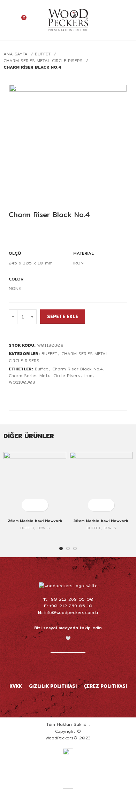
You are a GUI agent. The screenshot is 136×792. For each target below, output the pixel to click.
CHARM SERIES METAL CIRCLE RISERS (43, 60)
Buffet (41, 369)
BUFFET (43, 54)
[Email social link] (29, 395)
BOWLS (43, 528)
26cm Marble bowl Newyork (35, 521)
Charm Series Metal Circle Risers (44, 375)
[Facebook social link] (13, 395)
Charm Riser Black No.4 (77, 369)
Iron (88, 375)
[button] (29, 505)
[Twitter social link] (21, 395)
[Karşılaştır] (27, 232)
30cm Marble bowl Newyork (101, 521)
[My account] (8, 20)
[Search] (116, 20)
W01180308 (22, 382)
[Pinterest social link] (37, 395)
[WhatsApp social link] (53, 395)
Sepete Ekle (62, 316)
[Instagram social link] (58, 667)
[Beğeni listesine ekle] (15, 232)
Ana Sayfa (16, 54)
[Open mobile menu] (128, 20)
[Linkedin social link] (45, 395)
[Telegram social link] (61, 395)
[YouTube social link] (68, 667)
